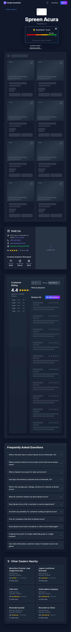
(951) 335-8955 (15, 240)
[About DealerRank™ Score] (56, 28)
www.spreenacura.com (17, 243)
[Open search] (47, 3)
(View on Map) (19, 237)
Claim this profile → (36, 48)
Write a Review (54, 297)
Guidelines (54, 3)
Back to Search (11, 9)
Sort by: (45, 282)
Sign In (64, 3)
